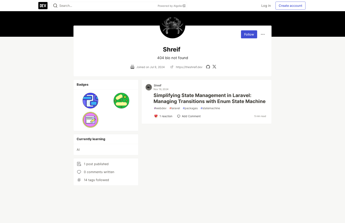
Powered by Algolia (170, 5)
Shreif (157, 85)
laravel (175, 108)
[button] (90, 101)
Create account (290, 6)
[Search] (55, 5)
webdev (160, 108)
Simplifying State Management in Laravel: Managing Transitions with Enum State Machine (210, 98)
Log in (266, 6)
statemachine (210, 108)
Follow (249, 34)
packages (190, 108)
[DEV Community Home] (43, 6)
